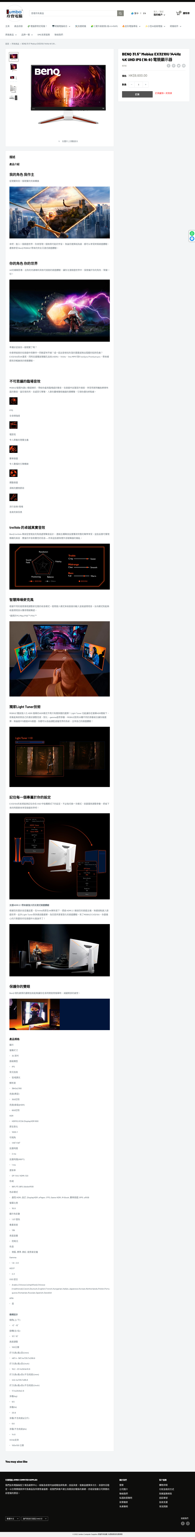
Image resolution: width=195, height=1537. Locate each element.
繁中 (136, 13)
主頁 (7, 26)
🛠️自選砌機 (80, 26)
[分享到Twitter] (179, 65)
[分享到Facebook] (168, 65)
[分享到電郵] (184, 65)
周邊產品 (9, 34)
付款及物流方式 (166, 1489)
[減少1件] (131, 84)
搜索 (121, 1485)
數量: (124, 84)
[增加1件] (145, 84)
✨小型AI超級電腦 (153, 26)
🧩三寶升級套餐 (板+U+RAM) (104, 26)
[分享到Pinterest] (174, 65)
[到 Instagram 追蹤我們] (188, 1523)
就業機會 (123, 1502)
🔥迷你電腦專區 (130, 26)
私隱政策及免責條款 (115, 1534)
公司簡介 (123, 1489)
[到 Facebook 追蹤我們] (183, 1523)
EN (144, 13)
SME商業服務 (43, 34)
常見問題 (163, 1506)
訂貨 (137, 94)
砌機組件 (174, 26)
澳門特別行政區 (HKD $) (32, 1518)
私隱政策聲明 (125, 1498)
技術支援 (163, 1502)
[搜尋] (120, 13)
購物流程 (163, 1485)
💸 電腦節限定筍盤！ (37, 26)
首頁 (7, 44)
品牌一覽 (25, 34)
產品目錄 (18, 26)
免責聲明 (123, 1506)
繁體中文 (10, 1518)
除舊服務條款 (165, 1493)
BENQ (124, 66)
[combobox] (73, 13)
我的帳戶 (158, 14)
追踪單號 (163, 1498)
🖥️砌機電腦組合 (59, 26)
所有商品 (15, 44)
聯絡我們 (59, 34)
